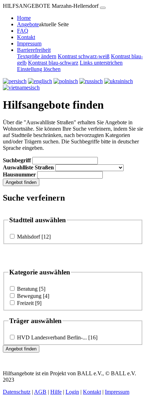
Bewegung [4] (32, 296)
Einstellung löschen (39, 69)
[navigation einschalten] (103, 8)
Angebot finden (21, 182)
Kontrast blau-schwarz (53, 63)
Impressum (29, 43)
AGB (40, 392)
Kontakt (26, 37)
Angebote (28, 24)
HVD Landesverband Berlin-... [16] (56, 337)
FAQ (22, 31)
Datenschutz (16, 392)
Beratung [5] (30, 289)
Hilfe (56, 392)
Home (24, 18)
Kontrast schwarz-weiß (84, 56)
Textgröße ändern (36, 56)
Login (72, 392)
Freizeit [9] (28, 303)
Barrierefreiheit (34, 50)
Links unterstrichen (101, 63)
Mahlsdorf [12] (33, 237)
